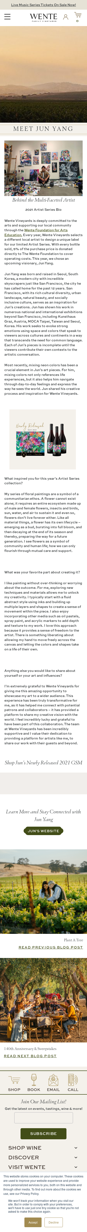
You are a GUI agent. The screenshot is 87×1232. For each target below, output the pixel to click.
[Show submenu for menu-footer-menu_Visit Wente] (76, 1167)
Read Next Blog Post (30, 1056)
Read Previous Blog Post (51, 947)
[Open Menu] (7, 17)
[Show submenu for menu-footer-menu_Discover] (76, 1157)
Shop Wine (25, 1147)
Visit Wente (26, 1167)
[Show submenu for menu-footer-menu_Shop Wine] (76, 1148)
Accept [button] (33, 1222)
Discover (23, 1157)
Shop (14, 1089)
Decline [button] (54, 1222)
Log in (66, 18)
